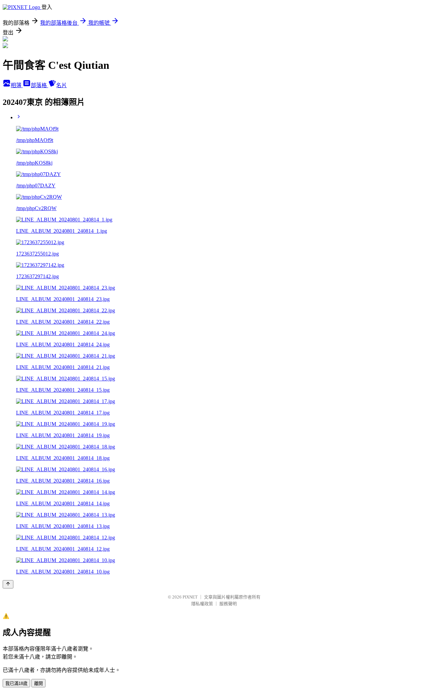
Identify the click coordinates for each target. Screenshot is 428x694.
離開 (38, 683)
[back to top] (8, 584)
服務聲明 (228, 603)
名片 (61, 85)
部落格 (39, 85)
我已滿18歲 (16, 683)
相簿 (17, 85)
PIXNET (190, 596)
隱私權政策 (202, 603)
